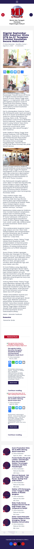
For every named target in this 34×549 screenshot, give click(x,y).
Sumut (24, 44)
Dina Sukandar (10, 44)
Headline (19, 44)
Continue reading (15, 390)
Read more (13, 382)
